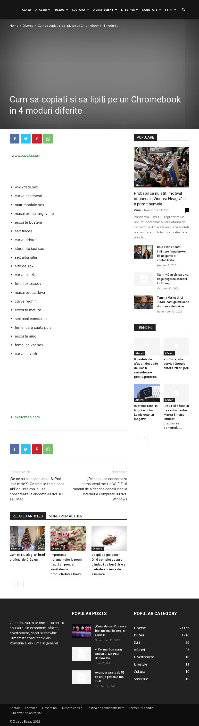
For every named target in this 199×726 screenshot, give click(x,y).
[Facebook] (14, 139)
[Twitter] (26, 139)
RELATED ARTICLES (28, 516)
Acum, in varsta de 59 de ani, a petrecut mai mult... (109, 677)
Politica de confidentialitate (105, 708)
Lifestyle (128, 9)
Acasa (26, 9)
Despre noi (50, 708)
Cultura (78, 9)
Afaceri (41, 9)
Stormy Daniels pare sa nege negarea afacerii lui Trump (173, 279)
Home (14, 26)
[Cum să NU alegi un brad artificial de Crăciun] (27, 538)
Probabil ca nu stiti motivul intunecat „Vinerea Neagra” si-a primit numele (161, 198)
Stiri (168, 9)
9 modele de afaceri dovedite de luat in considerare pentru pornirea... (146, 368)
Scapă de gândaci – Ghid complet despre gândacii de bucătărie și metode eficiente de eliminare (108, 564)
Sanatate (149, 9)
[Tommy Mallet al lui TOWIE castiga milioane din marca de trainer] (143, 302)
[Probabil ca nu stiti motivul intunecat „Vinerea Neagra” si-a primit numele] (161, 167)
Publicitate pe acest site (26, 713)
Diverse (28, 26)
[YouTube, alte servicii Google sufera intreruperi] (177, 346)
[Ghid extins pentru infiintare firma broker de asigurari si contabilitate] (143, 252)
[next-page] (20, 584)
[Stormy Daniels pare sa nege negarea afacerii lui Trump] (143, 279)
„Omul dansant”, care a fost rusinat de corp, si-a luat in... (111, 631)
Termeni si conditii (141, 708)
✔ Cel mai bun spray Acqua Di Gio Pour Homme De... (108, 654)
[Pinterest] (37, 139)
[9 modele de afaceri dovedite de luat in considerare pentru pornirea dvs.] (147, 346)
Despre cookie (72, 708)
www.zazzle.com (26, 155)
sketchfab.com (27, 417)
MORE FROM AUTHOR (66, 516)
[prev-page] (13, 584)
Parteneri (31, 708)
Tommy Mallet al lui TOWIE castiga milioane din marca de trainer (173, 302)
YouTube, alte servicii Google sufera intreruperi (176, 363)
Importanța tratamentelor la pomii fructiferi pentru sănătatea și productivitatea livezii (66, 564)
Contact (15, 708)
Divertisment (103, 9)
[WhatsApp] (48, 139)
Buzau (59, 9)
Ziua (137, 210)
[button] (183, 10)
